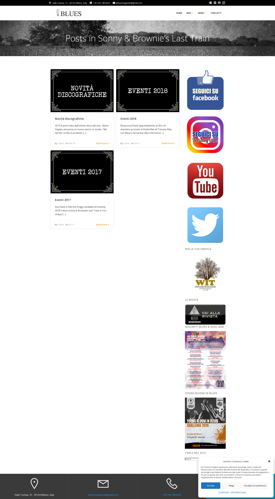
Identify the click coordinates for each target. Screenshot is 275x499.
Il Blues (61, 143)
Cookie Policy (223, 492)
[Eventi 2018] (147, 90)
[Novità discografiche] (82, 90)
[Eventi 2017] (82, 171)
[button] (269, 461)
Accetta (210, 485)
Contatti (216, 13)
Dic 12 (71, 224)
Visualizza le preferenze (255, 485)
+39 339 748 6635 (172, 494)
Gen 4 (137, 143)
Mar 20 (72, 143)
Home (179, 13)
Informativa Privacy (238, 492)
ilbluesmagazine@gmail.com (103, 494)
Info (188, 13)
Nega (231, 485)
